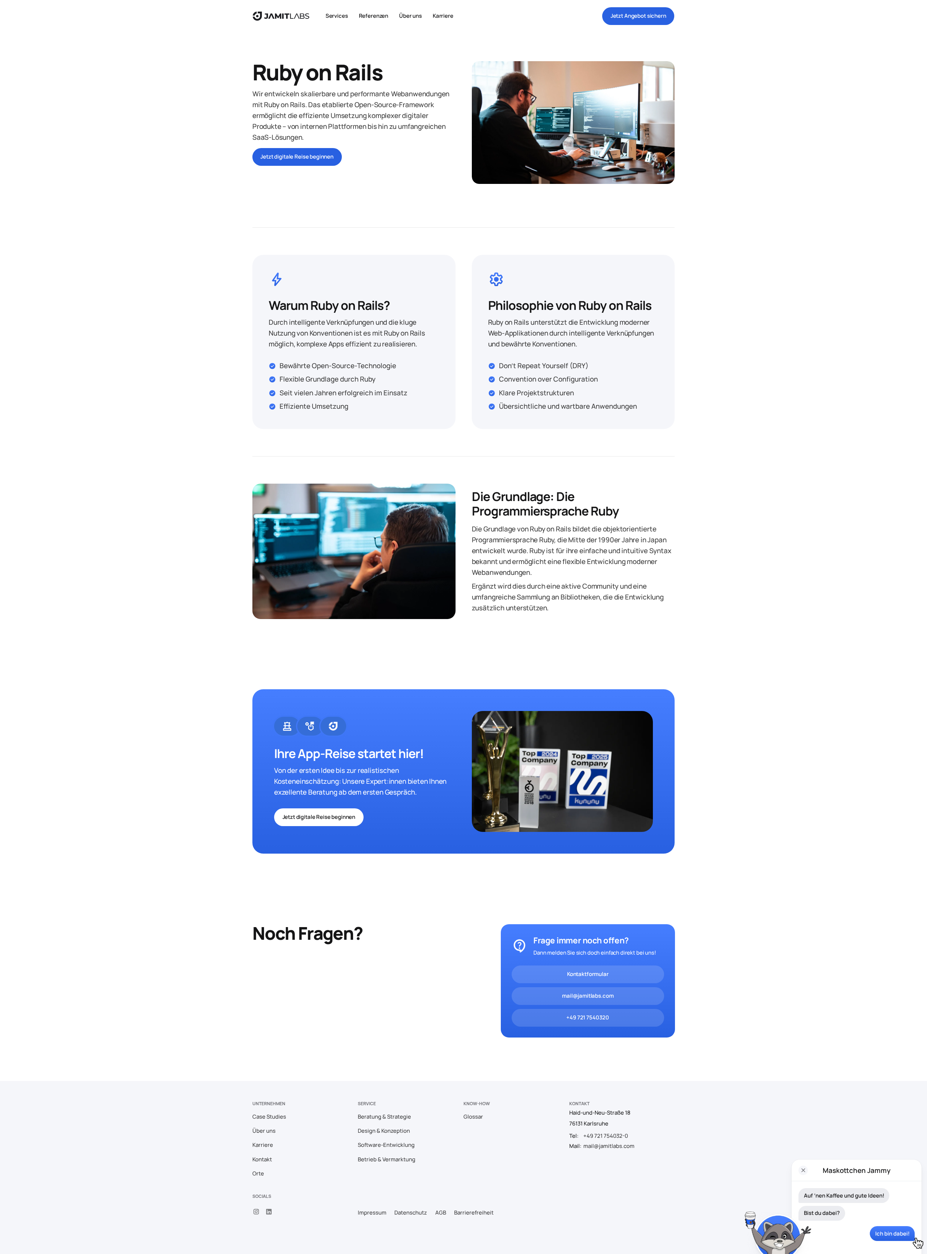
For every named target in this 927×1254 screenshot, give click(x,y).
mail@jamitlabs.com (587, 996)
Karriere (443, 16)
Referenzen (374, 16)
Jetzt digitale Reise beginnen (297, 156)
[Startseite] (281, 16)
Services (337, 16)
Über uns (410, 16)
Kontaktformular (587, 974)
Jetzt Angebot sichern (638, 16)
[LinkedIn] (269, 1212)
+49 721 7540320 (587, 1018)
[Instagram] (256, 1212)
